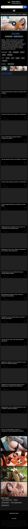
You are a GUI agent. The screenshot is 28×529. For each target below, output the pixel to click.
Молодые (10, 54)
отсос (22, 58)
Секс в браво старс (7, 500)
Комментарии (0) (18, 36)
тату (12, 58)
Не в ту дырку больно (16, 502)
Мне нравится (8, 33)
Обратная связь (14, 513)
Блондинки (16, 52)
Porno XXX (14, 518)
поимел (17, 58)
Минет (4, 54)
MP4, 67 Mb (11, 64)
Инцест (22, 52)
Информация (8, 36)
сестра (7, 58)
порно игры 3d (5, 505)
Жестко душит (5, 502)
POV (10, 52)
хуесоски (4, 60)
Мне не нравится (10, 33)
